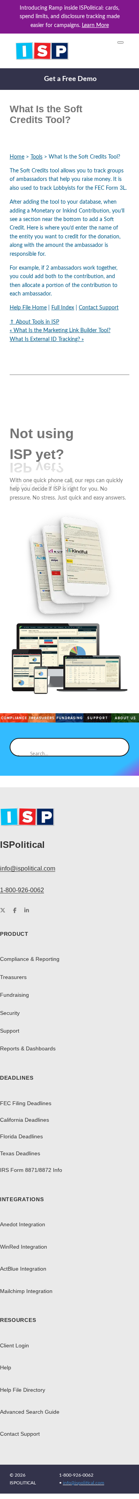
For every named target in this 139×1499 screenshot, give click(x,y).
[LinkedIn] (26, 910)
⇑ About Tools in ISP (34, 322)
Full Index (62, 308)
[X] (2, 910)
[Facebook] (15, 910)
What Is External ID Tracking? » (47, 339)
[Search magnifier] (19, 747)
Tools (36, 157)
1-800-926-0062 (22, 890)
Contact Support (99, 308)
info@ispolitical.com (27, 868)
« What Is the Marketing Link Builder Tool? (60, 330)
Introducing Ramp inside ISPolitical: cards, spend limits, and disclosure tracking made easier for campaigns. (70, 16)
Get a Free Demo (70, 79)
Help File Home (28, 308)
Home (17, 157)
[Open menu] (120, 42)
